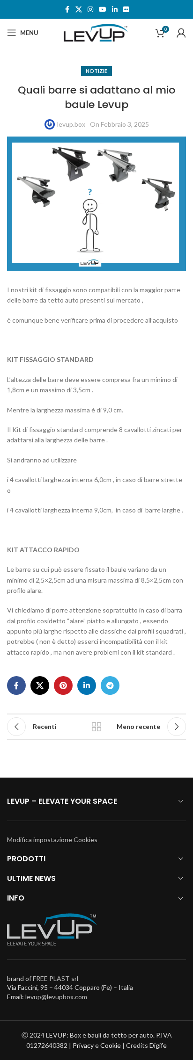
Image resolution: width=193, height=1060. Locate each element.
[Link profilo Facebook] (67, 9)
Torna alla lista (96, 726)
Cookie (110, 1045)
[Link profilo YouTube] (102, 9)
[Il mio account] (181, 32)
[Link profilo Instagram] (90, 9)
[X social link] (79, 9)
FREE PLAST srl (55, 978)
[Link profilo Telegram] (110, 685)
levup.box (71, 124)
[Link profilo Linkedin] (114, 9)
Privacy (83, 1045)
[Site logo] (96, 32)
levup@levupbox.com (56, 997)
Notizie (96, 71)
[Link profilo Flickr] (126, 9)
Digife (158, 1045)
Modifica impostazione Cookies (52, 840)
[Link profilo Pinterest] (63, 685)
